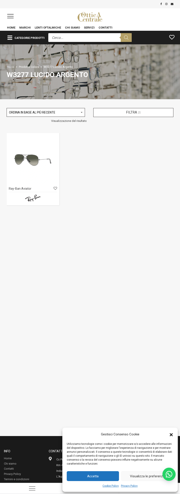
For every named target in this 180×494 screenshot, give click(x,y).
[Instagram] (166, 3)
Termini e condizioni (16, 479)
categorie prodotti (29, 38)
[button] (171, 434)
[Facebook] (161, 3)
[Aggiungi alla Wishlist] (55, 188)
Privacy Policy (129, 485)
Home (11, 27)
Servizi (89, 27)
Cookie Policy (111, 485)
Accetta (93, 476)
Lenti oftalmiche (48, 27)
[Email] (172, 3)
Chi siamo (72, 27)
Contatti (105, 27)
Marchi (25, 27)
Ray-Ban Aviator (20, 188)
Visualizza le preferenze (147, 476)
